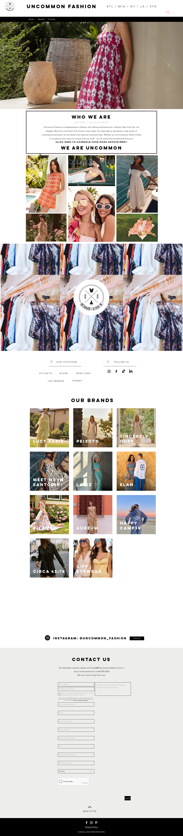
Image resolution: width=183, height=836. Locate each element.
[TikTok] (124, 371)
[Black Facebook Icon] (116, 371)
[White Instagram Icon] (91, 822)
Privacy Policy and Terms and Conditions (80, 700)
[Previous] (14, 65)
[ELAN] (92, 102)
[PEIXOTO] (87, 102)
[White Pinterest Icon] (96, 822)
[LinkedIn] (131, 371)
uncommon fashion (62, 6)
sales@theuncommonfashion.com (107, 668)
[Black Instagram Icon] (109, 371)
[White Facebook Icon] (86, 822)
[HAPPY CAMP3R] (90, 102)
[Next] (168, 65)
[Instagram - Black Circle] (47, 637)
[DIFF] (95, 102)
